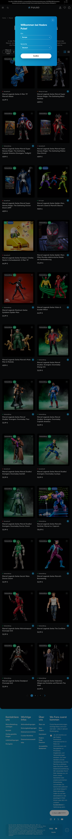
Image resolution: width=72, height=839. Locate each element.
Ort (22, 33)
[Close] (52, 20)
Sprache (24, 44)
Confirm (36, 56)
